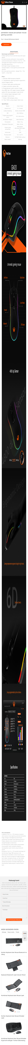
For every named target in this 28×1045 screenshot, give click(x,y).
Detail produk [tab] (14, 51)
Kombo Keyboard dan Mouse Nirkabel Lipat (12, 1017)
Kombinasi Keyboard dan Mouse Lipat (12, 995)
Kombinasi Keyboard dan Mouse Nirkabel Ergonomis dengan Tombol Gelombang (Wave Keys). (13, 1039)
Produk (17, 932)
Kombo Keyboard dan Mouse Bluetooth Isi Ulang (14, 953)
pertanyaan (6, 44)
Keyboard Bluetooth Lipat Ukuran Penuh (13, 975)
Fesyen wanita (11, 932)
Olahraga (4, 932)
